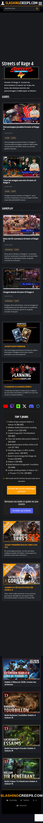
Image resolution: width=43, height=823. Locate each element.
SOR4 (13, 138)
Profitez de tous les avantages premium (21, 490)
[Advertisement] (21, 36)
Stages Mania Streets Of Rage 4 (18, 292)
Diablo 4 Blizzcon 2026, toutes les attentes (20, 683)
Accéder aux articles (22, 510)
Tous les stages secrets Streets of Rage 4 (19, 181)
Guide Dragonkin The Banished (21, 433)
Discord (23, 805)
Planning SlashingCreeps (18, 387)
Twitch (26, 800)
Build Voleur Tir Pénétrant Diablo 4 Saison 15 (21, 782)
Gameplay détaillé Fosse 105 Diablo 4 (19, 588)
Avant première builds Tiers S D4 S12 (21, 546)
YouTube (13, 800)
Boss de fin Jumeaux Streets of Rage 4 (20, 240)
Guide (7, 138)
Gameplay (8, 250)
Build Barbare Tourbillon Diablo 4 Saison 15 (20, 716)
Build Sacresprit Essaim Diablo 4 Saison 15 (20, 749)
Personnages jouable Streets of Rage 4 (21, 128)
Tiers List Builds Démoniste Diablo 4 (23, 439)
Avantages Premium (15, 346)
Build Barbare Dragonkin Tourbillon (23, 464)
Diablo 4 (11, 461)
